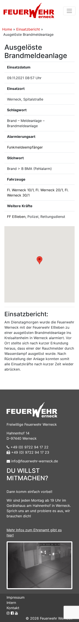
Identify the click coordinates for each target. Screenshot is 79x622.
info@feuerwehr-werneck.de (34, 461)
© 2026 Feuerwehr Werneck (49, 618)
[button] (39, 260)
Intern (11, 602)
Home (7, 29)
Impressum (16, 597)
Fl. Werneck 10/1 (20, 190)
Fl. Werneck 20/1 (49, 190)
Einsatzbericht (28, 29)
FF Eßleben (16, 216)
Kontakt (13, 608)
